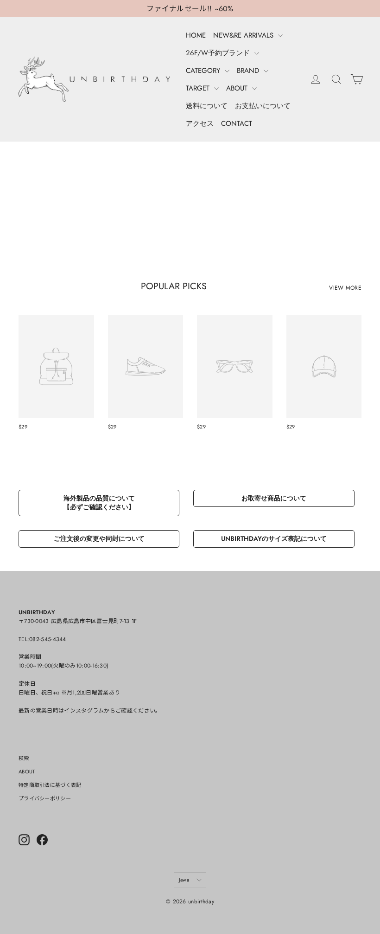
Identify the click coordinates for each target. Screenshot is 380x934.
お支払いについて (263, 106)
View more (345, 288)
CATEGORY (204, 70)
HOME (196, 35)
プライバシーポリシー (45, 798)
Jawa (184, 879)
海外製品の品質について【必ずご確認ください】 (99, 502)
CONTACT (236, 123)
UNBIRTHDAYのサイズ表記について (274, 538)
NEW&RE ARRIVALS (244, 35)
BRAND (249, 70)
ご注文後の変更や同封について (99, 538)
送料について (207, 106)
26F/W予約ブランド (219, 53)
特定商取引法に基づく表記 (50, 785)
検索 (24, 758)
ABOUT (238, 88)
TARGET (199, 88)
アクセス (200, 123)
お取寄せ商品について (273, 498)
